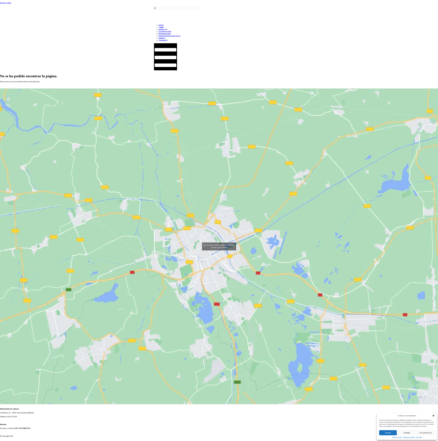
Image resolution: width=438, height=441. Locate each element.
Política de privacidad (409, 437)
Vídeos (162, 38)
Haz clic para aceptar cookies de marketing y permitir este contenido (219, 246)
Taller (161, 27)
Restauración (165, 34)
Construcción (165, 32)
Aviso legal (419, 437)
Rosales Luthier (5, 3)
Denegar (407, 433)
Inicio (161, 25)
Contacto (163, 40)
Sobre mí (163, 29)
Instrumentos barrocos (169, 36)
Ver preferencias (426, 433)
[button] (433, 416)
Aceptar (388, 433)
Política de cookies (397, 437)
